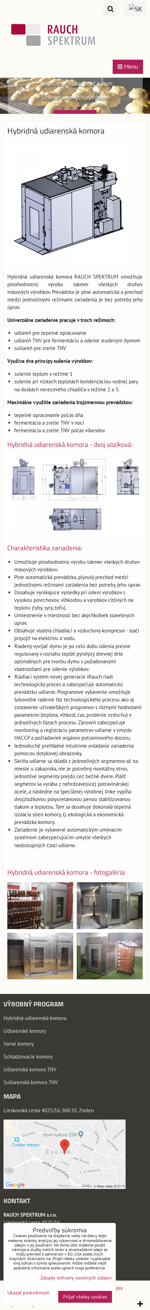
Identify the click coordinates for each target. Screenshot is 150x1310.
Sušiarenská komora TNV (30, 1082)
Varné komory (18, 1043)
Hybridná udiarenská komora (34, 1018)
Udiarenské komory (24, 1031)
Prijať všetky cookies (85, 1297)
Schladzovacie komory (28, 1056)
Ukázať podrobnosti (28, 1292)
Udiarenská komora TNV (30, 1069)
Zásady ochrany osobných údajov (76, 1278)
